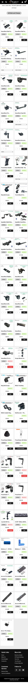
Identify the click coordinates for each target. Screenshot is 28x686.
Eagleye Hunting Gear (15, 678)
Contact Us (3, 661)
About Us (3, 657)
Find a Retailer (21, 448)
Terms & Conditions (5, 673)
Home (3, 5)
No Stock (10, 366)
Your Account (18, 661)
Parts (4, 34)
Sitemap (22, 678)
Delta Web (16, 679)
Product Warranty (19, 663)
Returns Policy (4, 671)
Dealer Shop (8, 5)
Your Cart (17, 659)
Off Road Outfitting (19, 657)
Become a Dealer (18, 655)
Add (10, 39)
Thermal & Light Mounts (17, 5)
